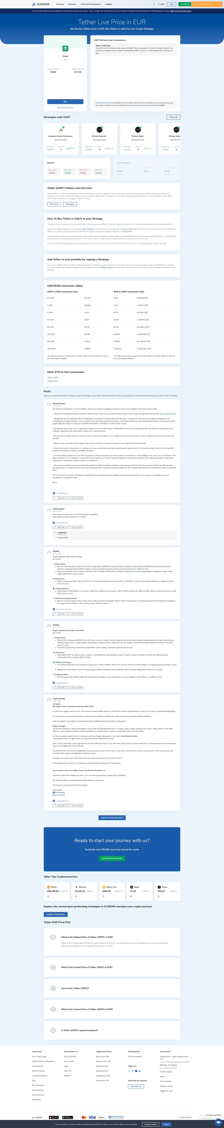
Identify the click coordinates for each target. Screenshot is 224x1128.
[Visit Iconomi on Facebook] (132, 1071)
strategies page (105, 267)
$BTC (157, 414)
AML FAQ (67, 1071)
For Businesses (37, 1066)
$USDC (172, 414)
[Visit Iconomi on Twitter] (129, 1071)
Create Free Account (112, 858)
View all (173, 117)
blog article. (128, 231)
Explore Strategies (56, 914)
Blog (33, 1080)
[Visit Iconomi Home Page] (40, 4)
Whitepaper (69, 204)
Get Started (185, 4)
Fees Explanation (38, 1085)
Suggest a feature (166, 1086)
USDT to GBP (52, 378)
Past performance (102, 103)
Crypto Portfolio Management (43, 1061)
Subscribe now (136, 1086)
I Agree (166, 1124)
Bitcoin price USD (102, 1056)
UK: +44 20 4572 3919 (168, 1068)
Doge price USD (102, 1071)
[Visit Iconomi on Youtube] (136, 1071)
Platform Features (38, 1071)
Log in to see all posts (112, 817)
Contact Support (166, 1072)
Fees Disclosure (38, 1090)
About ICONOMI (70, 1056)
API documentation (135, 1056)
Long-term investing (39, 1076)
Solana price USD (102, 1080)
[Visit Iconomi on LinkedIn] (139, 1071)
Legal (66, 1066)
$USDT (167, 414)
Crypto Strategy (87, 229)
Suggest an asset (166, 1091)
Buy (65, 101)
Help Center (36, 1100)
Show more (54, 204)
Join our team (69, 1061)
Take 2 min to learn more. (181, 11)
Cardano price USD (103, 1076)
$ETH (162, 414)
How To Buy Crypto (39, 1056)
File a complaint (165, 1081)
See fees (131, 105)
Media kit (67, 1076)
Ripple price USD (102, 1066)
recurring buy (127, 229)
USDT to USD (52, 381)
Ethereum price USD (103, 1061)
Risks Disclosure (38, 1095)
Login (172, 4)
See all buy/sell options (65, 108)
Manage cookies (151, 1124)
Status (162, 1076)
